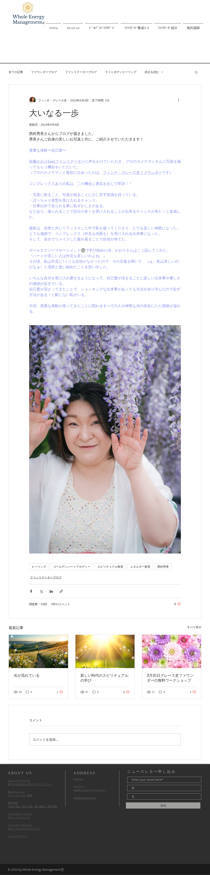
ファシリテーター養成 (20, 795)
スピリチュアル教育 (110, 567)
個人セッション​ (16, 791)
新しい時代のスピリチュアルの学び (104, 678)
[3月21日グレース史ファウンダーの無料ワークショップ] (171, 651)
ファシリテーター (17, 836)
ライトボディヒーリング (121, 72)
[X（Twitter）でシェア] (41, 591)
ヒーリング (39, 567)
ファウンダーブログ (44, 72)
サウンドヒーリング (19, 817)
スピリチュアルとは (19, 780)
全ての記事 (16, 72)
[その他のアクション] (178, 100)
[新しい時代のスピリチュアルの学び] (105, 651)
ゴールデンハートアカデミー (71, 567)
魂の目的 (13, 802)
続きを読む (152, 72)
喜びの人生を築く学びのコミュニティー (30, 784)
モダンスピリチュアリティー (24, 828)
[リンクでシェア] (61, 591)
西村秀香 (163, 567)
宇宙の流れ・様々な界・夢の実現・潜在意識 (32, 806)
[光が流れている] (38, 651)
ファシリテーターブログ (81, 72)
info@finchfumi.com (84, 798)
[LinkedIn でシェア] (51, 591)
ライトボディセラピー (20, 824)
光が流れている (27, 675)
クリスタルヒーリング (20, 813)
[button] (196, 72)
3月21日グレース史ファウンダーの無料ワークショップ (170, 678)
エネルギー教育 (140, 567)
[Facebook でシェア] (31, 591)
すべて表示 (194, 627)
